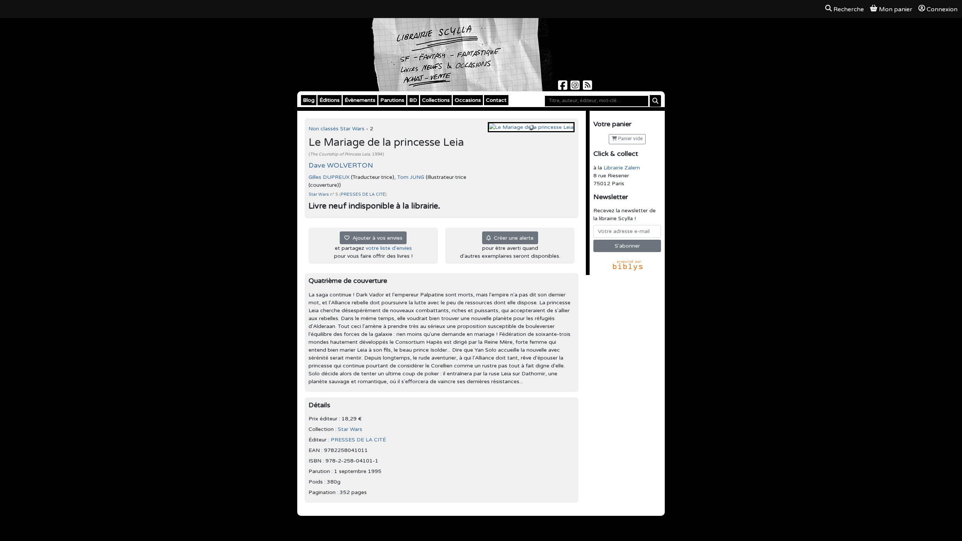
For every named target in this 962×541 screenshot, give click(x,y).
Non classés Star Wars (337, 128)
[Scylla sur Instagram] (576, 87)
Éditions (329, 100)
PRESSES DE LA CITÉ (363, 194)
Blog (309, 100)
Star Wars (319, 194)
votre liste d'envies (389, 248)
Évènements (360, 100)
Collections (436, 100)
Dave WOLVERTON (341, 165)
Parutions (392, 100)
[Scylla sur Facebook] (563, 87)
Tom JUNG (410, 177)
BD (413, 100)
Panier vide (630, 139)
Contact (496, 100)
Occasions (468, 100)
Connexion (942, 9)
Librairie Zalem (622, 168)
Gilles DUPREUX (329, 177)
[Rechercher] (655, 101)
